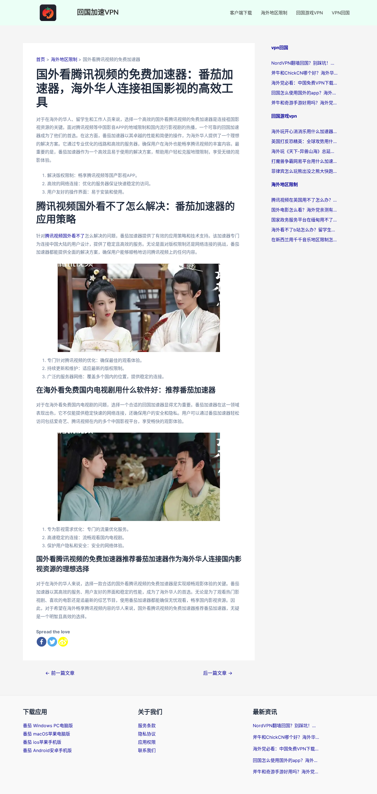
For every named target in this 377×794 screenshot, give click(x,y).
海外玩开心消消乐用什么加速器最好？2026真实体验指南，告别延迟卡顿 (304, 131)
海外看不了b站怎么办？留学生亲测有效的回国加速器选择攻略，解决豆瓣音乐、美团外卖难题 (304, 229)
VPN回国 (341, 12)
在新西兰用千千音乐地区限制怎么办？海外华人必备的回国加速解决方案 (304, 239)
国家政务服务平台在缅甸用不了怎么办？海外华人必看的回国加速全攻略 (304, 220)
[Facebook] (41, 642)
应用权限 (147, 742)
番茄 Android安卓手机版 (47, 750)
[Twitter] (52, 642)
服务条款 (147, 725)
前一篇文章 (60, 673)
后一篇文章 (217, 673)
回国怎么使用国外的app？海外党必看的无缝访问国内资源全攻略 (304, 93)
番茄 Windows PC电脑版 (48, 725)
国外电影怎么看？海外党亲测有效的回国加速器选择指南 (304, 210)
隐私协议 (147, 734)
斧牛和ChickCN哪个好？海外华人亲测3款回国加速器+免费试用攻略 (304, 73)
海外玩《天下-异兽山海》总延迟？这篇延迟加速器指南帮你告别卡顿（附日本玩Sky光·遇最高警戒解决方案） (304, 151)
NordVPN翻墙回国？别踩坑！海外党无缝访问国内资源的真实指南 (304, 63)
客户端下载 (241, 12)
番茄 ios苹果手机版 (42, 742)
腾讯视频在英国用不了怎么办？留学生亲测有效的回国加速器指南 (304, 200)
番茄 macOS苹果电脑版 (46, 734)
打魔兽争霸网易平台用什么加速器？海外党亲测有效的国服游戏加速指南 (304, 161)
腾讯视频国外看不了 (65, 236)
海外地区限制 (274, 12)
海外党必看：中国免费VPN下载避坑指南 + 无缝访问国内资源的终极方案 (304, 83)
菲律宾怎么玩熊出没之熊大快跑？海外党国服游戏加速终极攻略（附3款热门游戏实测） (304, 171)
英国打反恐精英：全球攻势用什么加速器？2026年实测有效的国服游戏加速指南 (304, 141)
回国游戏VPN (309, 12)
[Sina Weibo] (63, 642)
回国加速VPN (98, 12)
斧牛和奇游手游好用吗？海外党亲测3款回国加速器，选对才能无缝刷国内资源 (304, 102)
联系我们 (147, 750)
